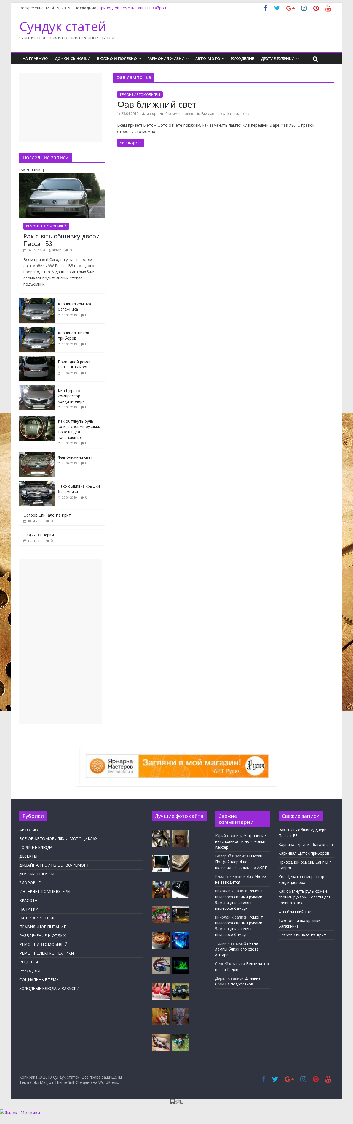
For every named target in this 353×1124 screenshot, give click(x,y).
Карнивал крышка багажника (74, 306)
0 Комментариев (179, 113)
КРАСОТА (28, 900)
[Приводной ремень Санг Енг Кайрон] (37, 359)
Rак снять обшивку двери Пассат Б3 (61, 239)
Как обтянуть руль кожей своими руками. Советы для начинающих (79, 429)
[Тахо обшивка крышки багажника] (37, 483)
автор (151, 113)
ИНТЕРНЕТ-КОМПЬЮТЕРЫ (44, 891)
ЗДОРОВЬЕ (30, 882)
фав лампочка (237, 113)
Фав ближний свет (157, 104)
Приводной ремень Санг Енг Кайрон (132, 8)
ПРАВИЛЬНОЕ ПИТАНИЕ (42, 926)
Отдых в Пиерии (38, 534)
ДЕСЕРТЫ (28, 856)
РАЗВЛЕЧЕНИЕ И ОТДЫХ (42, 935)
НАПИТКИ (28, 909)
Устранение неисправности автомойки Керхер (240, 841)
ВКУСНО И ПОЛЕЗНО (117, 58)
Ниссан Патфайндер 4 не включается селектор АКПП (241, 861)
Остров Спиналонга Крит (47, 515)
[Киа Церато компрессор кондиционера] (37, 388)
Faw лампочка (212, 113)
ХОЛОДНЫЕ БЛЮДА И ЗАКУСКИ (49, 988)
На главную (35, 58)
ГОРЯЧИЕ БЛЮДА (35, 847)
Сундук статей (62, 26)
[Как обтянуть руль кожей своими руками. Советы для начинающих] (37, 418)
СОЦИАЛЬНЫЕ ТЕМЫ (39, 979)
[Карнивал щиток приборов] (37, 330)
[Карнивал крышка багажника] (37, 301)
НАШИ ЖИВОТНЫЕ (37, 918)
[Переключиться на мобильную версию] (176, 1102)
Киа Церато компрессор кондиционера (71, 396)
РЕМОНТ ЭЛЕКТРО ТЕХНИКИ (46, 953)
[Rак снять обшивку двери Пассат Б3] (62, 175)
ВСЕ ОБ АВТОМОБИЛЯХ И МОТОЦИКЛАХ (58, 838)
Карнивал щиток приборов (73, 335)
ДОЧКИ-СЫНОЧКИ (72, 58)
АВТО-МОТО (207, 58)
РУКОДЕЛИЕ (242, 58)
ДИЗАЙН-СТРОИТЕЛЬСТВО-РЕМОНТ (54, 865)
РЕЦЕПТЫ (28, 962)
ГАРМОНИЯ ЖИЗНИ (166, 58)
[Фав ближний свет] (37, 454)
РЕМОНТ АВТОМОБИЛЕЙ (140, 94)
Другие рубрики (278, 58)
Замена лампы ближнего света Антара (237, 949)
